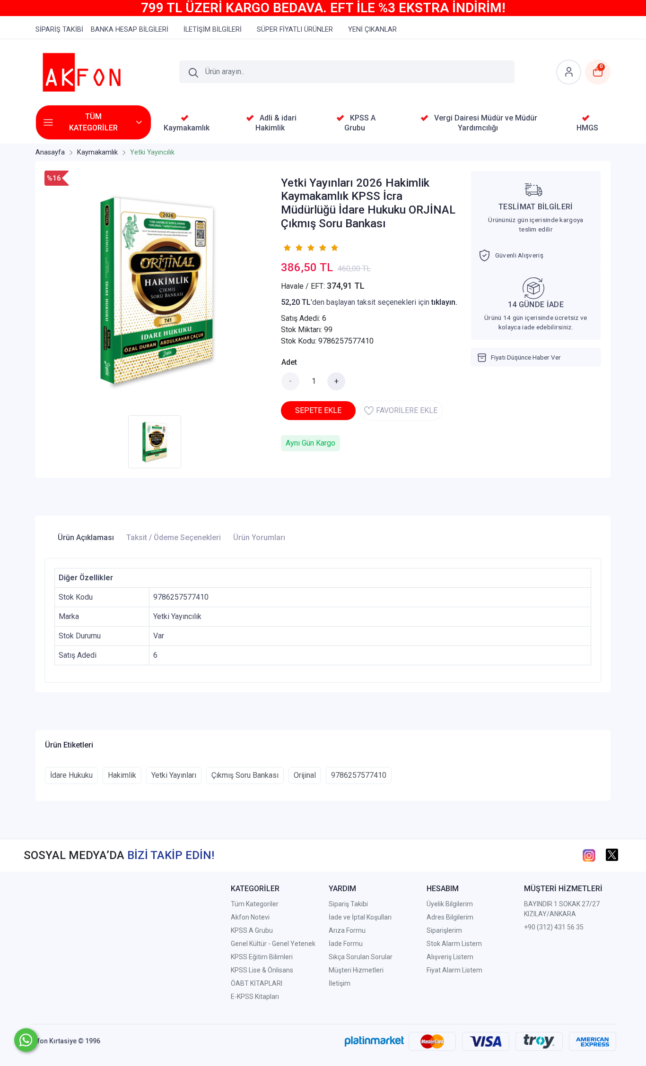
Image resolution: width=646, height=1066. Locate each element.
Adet (289, 362)
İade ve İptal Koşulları (360, 917)
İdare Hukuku (71, 775)
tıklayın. (444, 302)
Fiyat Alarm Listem (454, 970)
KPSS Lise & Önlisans (262, 970)
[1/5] (287, 247)
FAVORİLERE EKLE (406, 410)
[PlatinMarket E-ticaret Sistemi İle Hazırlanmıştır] (374, 1041)
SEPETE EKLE (318, 410)
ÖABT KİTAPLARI (256, 983)
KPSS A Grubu (252, 930)
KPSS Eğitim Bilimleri (262, 957)
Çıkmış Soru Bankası (245, 775)
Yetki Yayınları (173, 775)
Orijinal (305, 775)
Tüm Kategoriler (255, 904)
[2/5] (293, 247)
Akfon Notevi (250, 917)
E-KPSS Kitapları (255, 996)
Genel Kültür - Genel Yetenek (273, 943)
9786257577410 (358, 775)
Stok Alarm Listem (454, 943)
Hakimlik (122, 775)
